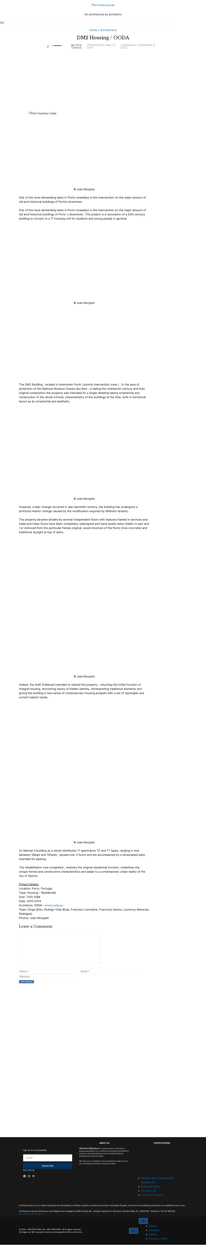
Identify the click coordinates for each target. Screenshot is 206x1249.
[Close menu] (143, 1221)
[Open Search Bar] (84, 23)
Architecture (108, 30)
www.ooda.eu (54, 905)
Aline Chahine (76, 46)
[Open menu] (133, 1231)
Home (93, 30)
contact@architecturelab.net (31, 1214)
